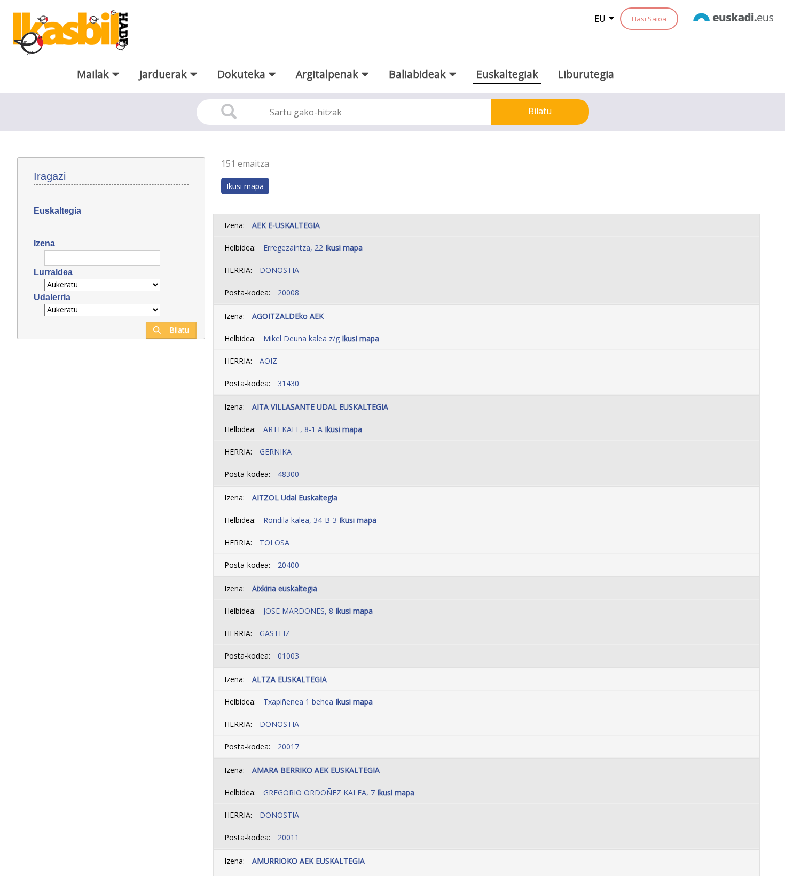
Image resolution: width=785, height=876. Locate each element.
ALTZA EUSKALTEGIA (289, 679)
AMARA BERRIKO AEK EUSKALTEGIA (316, 770)
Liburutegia (586, 74)
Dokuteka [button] (242, 74)
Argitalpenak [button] (328, 74)
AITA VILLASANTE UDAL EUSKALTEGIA (320, 407)
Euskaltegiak (507, 74)
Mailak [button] (94, 74)
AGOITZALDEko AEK (288, 316)
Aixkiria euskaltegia (284, 588)
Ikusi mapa (344, 248)
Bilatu (540, 111)
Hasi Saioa (649, 19)
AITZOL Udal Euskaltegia (294, 497)
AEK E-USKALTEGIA (286, 225)
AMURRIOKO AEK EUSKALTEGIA (308, 861)
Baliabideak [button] (419, 74)
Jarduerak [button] (164, 74)
